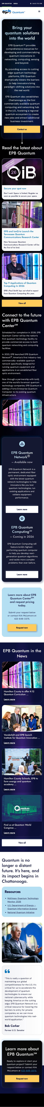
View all (21, 303)
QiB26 (15, 3)
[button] (39, 12)
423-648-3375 (28, 1070)
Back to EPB (37, 3)
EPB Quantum (7, 3)
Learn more (22, 509)
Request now (22, 627)
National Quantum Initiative (21, 912)
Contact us (22, 129)
